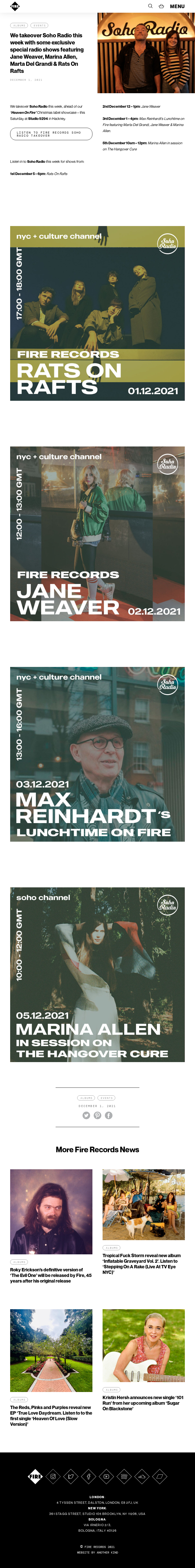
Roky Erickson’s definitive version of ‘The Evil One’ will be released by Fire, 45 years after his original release (51, 1275)
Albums (19, 25)
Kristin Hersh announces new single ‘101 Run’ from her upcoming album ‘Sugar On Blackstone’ (143, 1403)
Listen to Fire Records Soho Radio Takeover (49, 134)
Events (40, 25)
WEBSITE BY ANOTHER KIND (97, 1552)
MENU (177, 6)
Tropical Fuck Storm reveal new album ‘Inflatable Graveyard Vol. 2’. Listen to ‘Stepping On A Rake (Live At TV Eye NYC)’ (142, 1264)
